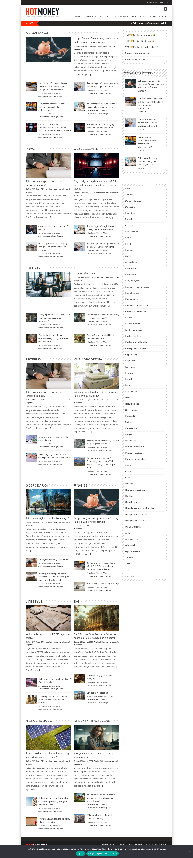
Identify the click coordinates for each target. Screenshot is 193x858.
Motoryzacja (158, 16)
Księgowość (130, 360)
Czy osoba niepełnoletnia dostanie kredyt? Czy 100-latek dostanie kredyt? (53, 338)
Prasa (128, 471)
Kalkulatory (130, 274)
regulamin (108, 844)
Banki (78, 601)
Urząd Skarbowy (133, 527)
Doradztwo (130, 207)
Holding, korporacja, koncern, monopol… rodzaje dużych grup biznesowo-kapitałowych (53, 576)
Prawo (128, 477)
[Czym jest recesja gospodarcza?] (31, 562)
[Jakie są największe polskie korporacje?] (48, 502)
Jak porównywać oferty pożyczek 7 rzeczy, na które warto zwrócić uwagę (145, 23)
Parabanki (130, 416)
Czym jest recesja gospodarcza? (54, 559)
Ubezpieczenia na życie (136, 520)
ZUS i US (129, 576)
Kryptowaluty (131, 354)
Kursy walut (130, 367)
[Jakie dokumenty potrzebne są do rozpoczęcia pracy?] (48, 165)
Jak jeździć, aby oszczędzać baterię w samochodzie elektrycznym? (51, 107)
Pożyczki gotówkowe (135, 447)
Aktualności (37, 33)
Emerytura (130, 213)
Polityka (129, 434)
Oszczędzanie (86, 148)
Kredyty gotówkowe (134, 330)
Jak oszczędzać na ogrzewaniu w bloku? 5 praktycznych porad (149, 122)
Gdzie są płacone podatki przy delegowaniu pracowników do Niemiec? (52, 246)
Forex (128, 244)
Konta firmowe (132, 293)
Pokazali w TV (132, 428)
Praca (104, 16)
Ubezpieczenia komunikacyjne (139, 508)
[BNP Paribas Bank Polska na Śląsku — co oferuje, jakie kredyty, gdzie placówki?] (96, 618)
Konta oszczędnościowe (136, 305)
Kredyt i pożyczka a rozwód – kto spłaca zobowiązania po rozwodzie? (54, 317)
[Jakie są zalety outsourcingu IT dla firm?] (31, 229)
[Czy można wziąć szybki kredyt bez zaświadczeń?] (79, 338)
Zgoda (80, 853)
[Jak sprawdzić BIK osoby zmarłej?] (79, 586)
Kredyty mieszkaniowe (135, 348)
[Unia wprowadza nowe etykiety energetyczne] (31, 439)
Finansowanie (131, 231)
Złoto (127, 564)
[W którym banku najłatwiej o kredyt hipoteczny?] (79, 818)
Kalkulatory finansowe (135, 59)
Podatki (128, 422)
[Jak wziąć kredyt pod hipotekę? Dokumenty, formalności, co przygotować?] (79, 797)
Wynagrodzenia (88, 359)
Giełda (128, 256)
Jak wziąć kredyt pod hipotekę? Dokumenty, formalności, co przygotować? (102, 797)
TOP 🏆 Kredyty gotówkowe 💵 (140, 35)
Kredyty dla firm (132, 323)
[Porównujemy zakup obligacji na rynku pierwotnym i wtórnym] (79, 127)
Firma (128, 237)
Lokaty (128, 385)
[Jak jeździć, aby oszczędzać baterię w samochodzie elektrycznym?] (31, 106)
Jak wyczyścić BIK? (84, 273)
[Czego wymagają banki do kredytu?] (79, 678)
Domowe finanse (133, 201)
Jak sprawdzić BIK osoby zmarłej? (103, 583)
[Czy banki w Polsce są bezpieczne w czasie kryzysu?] (79, 695)
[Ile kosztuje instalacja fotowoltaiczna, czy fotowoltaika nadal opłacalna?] (48, 737)
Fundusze (130, 250)
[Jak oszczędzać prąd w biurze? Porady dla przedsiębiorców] (79, 106)
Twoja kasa (139, 16)
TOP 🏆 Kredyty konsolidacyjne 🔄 (141, 47)
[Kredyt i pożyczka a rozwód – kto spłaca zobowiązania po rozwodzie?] (31, 317)
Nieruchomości (39, 720)
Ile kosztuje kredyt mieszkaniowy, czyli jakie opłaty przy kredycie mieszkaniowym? (54, 801)
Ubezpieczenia (132, 502)
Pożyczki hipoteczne (134, 453)
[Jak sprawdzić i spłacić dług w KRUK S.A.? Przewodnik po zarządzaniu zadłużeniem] (31, 86)
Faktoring (129, 219)
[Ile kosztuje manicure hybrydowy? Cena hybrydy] (31, 682)
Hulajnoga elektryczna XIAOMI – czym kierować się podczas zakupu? (53, 699)
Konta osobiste (132, 299)
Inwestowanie (131, 268)
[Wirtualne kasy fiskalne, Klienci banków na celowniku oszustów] (96, 376)
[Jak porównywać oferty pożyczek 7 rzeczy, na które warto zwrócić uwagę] (48, 49)
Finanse (81, 485)
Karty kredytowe (133, 281)
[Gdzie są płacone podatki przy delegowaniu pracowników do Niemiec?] (31, 246)
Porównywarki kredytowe (137, 53)
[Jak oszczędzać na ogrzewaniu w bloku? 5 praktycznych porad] (79, 86)
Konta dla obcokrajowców (137, 287)
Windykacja (130, 545)
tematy (121, 844)
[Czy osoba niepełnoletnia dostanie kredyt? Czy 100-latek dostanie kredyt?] (31, 338)
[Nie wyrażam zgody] (189, 851)
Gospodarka (120, 16)
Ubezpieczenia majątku (136, 514)
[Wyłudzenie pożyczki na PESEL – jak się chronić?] (48, 618)
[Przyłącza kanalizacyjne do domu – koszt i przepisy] (31, 821)
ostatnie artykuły (140, 73)
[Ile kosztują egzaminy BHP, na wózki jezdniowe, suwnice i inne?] (31, 457)
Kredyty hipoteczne (92, 720)
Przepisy (33, 359)
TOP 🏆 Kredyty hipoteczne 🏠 (140, 41)
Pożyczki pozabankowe (136, 459)
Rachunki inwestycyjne (136, 490)
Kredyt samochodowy (135, 311)
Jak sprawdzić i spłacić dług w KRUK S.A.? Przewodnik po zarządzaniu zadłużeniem (52, 86)
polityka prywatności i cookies (147, 844)
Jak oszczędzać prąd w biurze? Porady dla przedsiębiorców (149, 161)
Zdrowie (129, 557)
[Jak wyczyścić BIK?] (48, 284)
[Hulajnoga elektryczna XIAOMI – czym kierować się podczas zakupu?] (31, 699)
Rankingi (129, 496)
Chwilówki (129, 194)
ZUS (127, 570)
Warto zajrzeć (131, 539)
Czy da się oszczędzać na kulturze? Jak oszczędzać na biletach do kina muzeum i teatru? (54, 127)
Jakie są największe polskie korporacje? (47, 518)
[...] (91, 74)
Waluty (128, 533)
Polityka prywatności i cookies (102, 853)
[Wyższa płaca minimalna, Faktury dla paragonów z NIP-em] (79, 443)
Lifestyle (34, 601)
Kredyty (91, 16)
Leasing (129, 373)
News (78, 16)
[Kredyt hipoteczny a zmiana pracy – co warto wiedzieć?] (79, 317)
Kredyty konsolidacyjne (136, 342)
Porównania (130, 440)
